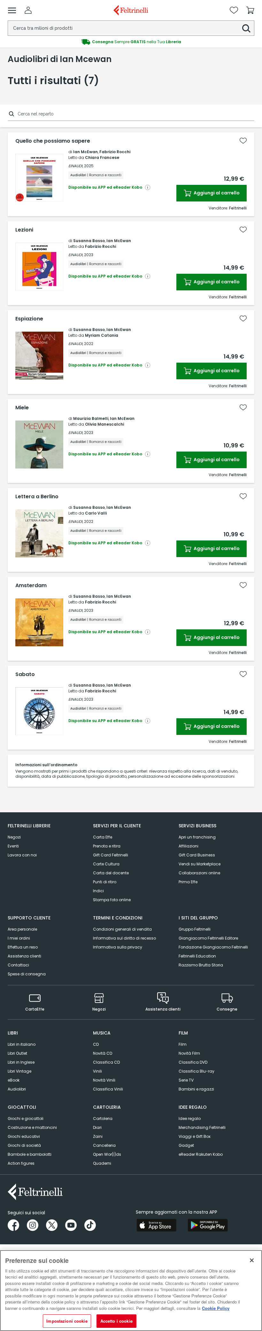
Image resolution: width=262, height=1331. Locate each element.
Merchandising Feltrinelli (202, 1127)
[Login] (28, 10)
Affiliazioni (188, 846)
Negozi (14, 837)
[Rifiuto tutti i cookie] (252, 1260)
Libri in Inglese (21, 1062)
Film (183, 1044)
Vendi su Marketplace (199, 864)
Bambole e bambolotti (29, 1154)
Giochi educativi (24, 1136)
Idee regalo (190, 1118)
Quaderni (102, 1163)
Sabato (25, 674)
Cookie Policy (215, 1308)
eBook (13, 1080)
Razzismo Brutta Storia (201, 965)
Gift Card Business (197, 855)
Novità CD (102, 1053)
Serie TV (186, 1080)
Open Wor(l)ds (107, 1154)
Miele (22, 407)
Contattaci (18, 965)
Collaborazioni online (199, 873)
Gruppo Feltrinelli (195, 929)
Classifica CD (106, 1062)
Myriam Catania (101, 335)
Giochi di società (24, 1145)
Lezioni (24, 229)
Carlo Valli (96, 513)
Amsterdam (31, 585)
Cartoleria (102, 1118)
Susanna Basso (89, 240)
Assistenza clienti (24, 956)
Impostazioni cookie (66, 1321)
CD (96, 1044)
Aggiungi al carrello (216, 193)
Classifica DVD (193, 1062)
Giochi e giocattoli (25, 1118)
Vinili (97, 1071)
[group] (131, 41)
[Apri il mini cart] (250, 10)
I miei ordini (19, 938)
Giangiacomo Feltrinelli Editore (208, 938)
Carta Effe (102, 837)
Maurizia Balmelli (90, 418)
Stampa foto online (112, 899)
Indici (98, 891)
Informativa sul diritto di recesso (124, 938)
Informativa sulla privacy (117, 947)
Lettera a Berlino (36, 496)
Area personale (22, 929)
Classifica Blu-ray (196, 1071)
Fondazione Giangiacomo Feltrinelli (213, 947)
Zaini (98, 1136)
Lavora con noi (22, 855)
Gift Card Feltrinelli (110, 855)
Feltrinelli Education (197, 956)
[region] (131, 1290)
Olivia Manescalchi (104, 424)
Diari (97, 1127)
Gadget (186, 1145)
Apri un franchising (197, 837)
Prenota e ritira (106, 846)
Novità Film (189, 1053)
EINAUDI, (75, 166)
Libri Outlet (17, 1053)
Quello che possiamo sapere (52, 141)
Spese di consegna (27, 974)
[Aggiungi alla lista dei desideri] (243, 140)
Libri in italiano (21, 1044)
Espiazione (29, 318)
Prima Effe (188, 882)
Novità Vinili (104, 1080)
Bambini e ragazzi (196, 1089)
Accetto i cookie (116, 1321)
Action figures (21, 1163)
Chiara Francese (102, 157)
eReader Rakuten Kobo (201, 1154)
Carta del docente (111, 873)
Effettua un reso (23, 947)
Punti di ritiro (104, 882)
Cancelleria (104, 1145)
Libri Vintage (19, 1071)
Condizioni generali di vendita (122, 929)
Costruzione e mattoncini (32, 1127)
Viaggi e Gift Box (195, 1136)
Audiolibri (17, 1089)
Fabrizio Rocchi (114, 151)
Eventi (13, 846)
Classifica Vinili (108, 1089)
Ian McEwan (85, 151)
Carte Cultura (106, 864)
